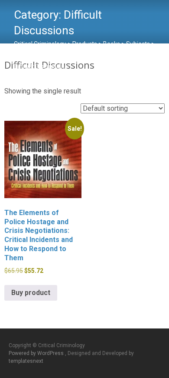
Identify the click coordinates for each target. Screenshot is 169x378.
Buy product (30, 292)
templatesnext (26, 361)
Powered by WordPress (37, 353)
